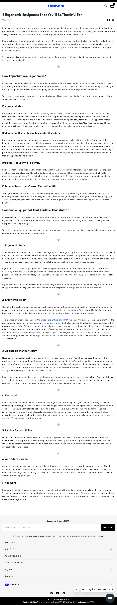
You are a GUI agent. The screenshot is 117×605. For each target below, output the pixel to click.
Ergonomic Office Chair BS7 (54, 320)
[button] (58, 542)
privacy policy (97, 536)
